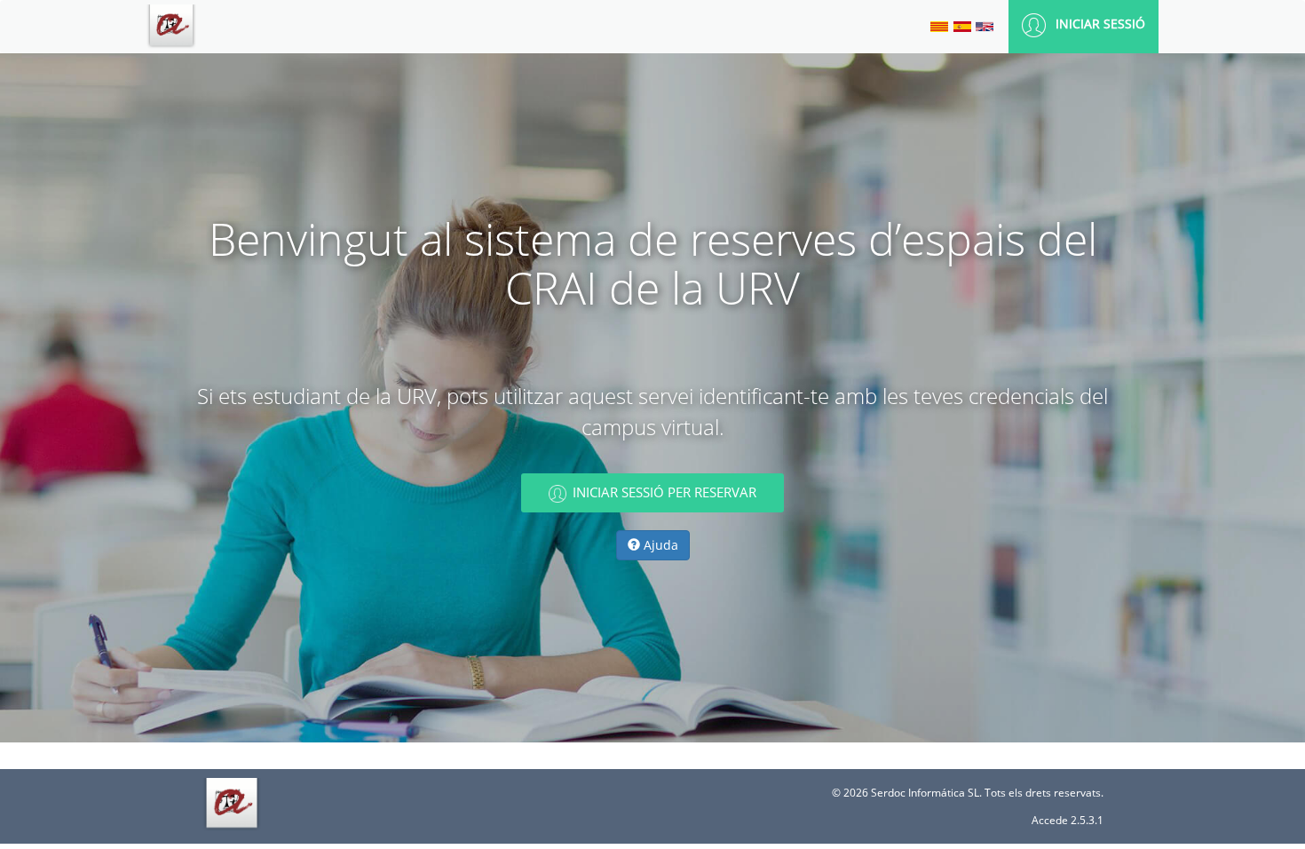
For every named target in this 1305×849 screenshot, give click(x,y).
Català (939, 26)
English (984, 26)
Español (962, 26)
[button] (1083, 25)
